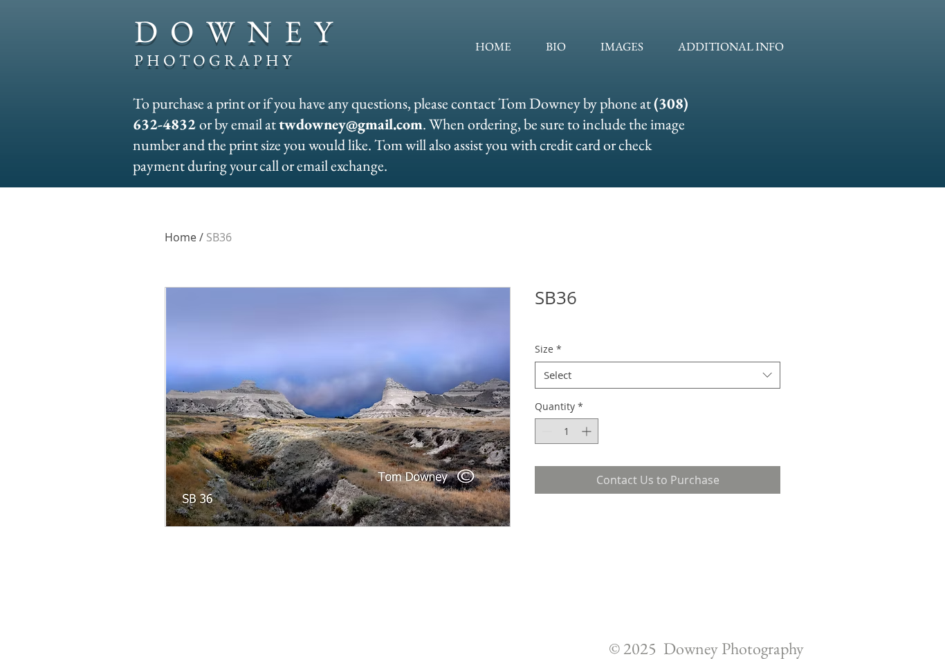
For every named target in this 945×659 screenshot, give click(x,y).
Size (548, 348)
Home (180, 237)
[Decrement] (545, 431)
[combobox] (657, 375)
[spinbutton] (566, 431)
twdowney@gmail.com (351, 124)
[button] (622, 46)
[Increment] (587, 431)
